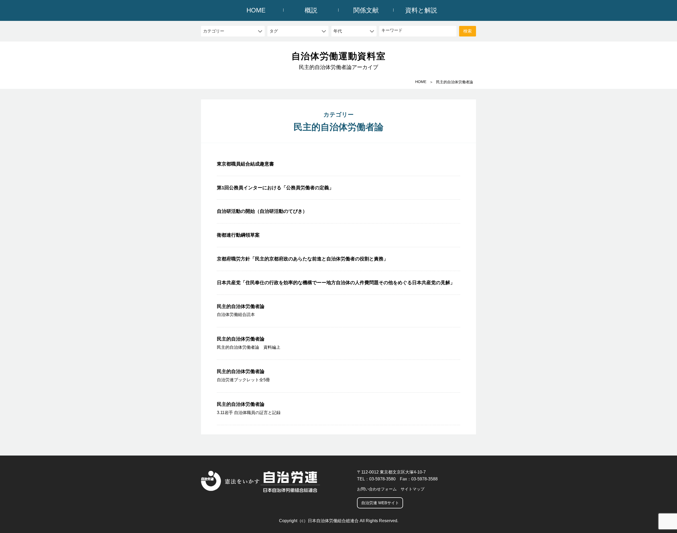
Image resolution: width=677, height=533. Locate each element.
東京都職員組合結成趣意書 (245, 164)
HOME (256, 10)
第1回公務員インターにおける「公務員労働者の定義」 (275, 187)
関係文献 (366, 10)
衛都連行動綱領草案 (238, 235)
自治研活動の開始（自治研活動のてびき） (262, 211)
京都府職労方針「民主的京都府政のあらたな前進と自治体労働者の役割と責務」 (302, 258)
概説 (311, 10)
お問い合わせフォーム (377, 489)
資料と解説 (421, 10)
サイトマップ (412, 489)
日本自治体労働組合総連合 (333, 520)
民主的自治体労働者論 (240, 310)
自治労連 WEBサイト (380, 502)
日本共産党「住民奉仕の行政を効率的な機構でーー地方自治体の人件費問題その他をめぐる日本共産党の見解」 (336, 282)
